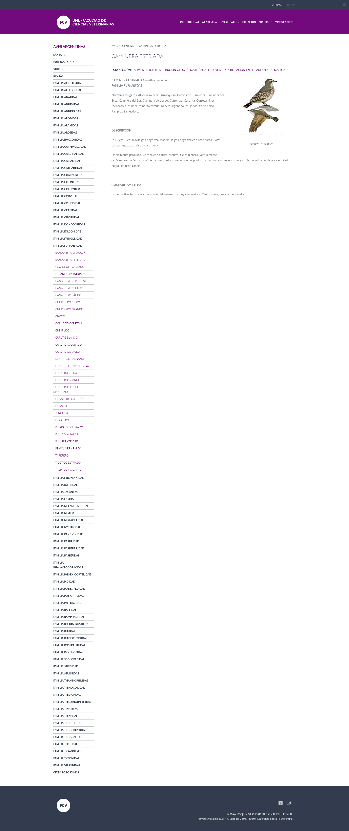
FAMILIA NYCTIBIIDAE (67, 527)
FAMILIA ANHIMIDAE (66, 104)
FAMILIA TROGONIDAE (67, 737)
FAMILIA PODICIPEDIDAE (69, 588)
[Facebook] (281, 802)
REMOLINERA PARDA (68, 448)
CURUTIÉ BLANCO (66, 337)
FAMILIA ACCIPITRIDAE (67, 83)
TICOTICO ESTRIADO (68, 462)
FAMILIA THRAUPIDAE (67, 694)
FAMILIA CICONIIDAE (66, 182)
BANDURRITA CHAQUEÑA (71, 252)
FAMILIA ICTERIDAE (65, 484)
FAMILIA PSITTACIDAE (67, 602)
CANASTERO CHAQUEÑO (71, 281)
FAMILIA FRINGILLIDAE (67, 238)
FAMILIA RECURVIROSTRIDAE (71, 624)
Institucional (190, 22)
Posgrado (266, 22)
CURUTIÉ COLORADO (68, 344)
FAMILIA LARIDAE (64, 499)
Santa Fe (59, 54)
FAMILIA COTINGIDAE (67, 203)
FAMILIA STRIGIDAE (65, 666)
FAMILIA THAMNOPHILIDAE (70, 680)
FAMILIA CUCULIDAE (66, 217)
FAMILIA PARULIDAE (66, 541)
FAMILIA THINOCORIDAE (69, 687)
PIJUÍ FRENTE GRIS (66, 441)
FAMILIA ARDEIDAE (65, 132)
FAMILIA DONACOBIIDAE (69, 224)
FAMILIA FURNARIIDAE (67, 245)
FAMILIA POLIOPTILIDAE (68, 595)
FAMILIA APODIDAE (65, 118)
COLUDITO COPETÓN (68, 323)
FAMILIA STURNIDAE (66, 673)
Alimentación (144, 70)
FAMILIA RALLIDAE (65, 609)
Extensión (249, 22)
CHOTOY (60, 316)
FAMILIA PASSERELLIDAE (68, 548)
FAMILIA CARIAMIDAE (67, 160)
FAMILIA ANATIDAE (65, 97)
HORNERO (61, 406)
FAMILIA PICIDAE (64, 581)
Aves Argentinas (123, 45)
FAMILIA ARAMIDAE (65, 125)
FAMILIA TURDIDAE (65, 744)
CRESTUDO (62, 330)
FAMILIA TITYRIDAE (65, 715)
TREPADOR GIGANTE (68, 469)
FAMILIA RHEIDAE (64, 631)
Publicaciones (63, 61)
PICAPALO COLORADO (69, 427)
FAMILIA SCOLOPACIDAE (68, 659)
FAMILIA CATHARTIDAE (67, 167)
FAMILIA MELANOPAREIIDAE (71, 506)
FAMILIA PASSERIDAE (66, 555)
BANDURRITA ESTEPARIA (70, 259)
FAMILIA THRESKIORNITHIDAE (72, 701)
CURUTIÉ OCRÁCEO (67, 351)
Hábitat (202, 70)
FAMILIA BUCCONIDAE (67, 139)
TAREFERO (61, 455)
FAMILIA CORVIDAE (65, 196)
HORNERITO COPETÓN (69, 399)
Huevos (215, 70)
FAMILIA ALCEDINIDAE (67, 90)
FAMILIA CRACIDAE (65, 210)
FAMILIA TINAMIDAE (66, 708)
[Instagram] (289, 802)
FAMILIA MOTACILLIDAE (68, 520)
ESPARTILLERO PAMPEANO (72, 365)
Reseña (58, 76)
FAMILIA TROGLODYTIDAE (69, 730)
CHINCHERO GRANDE (69, 309)
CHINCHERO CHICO (67, 302)
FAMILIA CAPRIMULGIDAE (69, 146)
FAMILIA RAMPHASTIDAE (69, 617)
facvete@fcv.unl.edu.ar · (212, 818)
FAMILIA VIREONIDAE (66, 765)
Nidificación (276, 70)
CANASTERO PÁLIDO (68, 295)
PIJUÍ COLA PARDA (66, 434)
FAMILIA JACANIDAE (66, 491)
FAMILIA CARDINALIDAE (68, 153)
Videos (58, 68)
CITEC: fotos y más (66, 772)
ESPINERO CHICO (66, 372)
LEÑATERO (62, 420)
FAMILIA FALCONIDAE (67, 231)
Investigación (229, 22)
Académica (209, 22)
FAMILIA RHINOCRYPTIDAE (70, 638)
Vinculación (284, 22)
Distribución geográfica (175, 70)
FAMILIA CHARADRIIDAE (68, 175)
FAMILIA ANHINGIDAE (67, 111)
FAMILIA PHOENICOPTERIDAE (72, 574)
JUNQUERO (62, 413)
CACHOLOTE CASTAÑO (69, 266)
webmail (278, 4)
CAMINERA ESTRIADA (72, 274)
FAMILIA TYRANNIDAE (67, 751)
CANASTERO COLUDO (69, 288)
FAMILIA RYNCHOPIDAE (68, 652)
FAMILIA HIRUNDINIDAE (68, 477)
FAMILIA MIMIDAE (64, 513)
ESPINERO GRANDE (67, 380)
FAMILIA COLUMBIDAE (67, 189)
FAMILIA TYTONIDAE (66, 758)
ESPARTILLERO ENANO (69, 358)
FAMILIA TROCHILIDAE (67, 723)
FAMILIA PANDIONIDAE (68, 534)
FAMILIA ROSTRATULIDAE (69, 645)
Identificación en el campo (244, 70)
